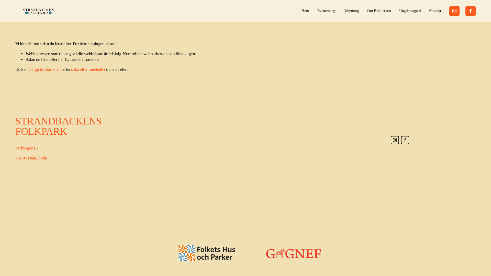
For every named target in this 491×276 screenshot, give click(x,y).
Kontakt (435, 11)
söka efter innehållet (88, 69)
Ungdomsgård (410, 11)
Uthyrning (351, 11)
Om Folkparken (379, 11)
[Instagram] (454, 11)
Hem (305, 11)
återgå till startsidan (45, 69)
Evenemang (326, 11)
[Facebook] (470, 11)
